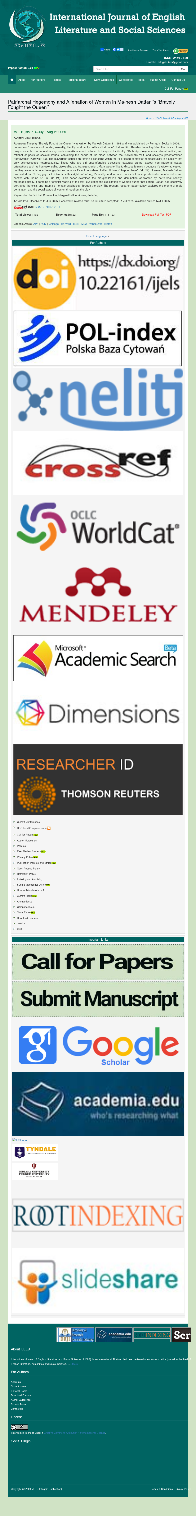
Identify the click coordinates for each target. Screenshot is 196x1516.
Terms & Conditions (162, 1489)
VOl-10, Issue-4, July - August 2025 (171, 118)
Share (107, 49)
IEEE (76, 224)
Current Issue (24, 895)
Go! (183, 69)
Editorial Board (77, 80)
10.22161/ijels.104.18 (47, 207)
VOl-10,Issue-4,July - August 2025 (40, 131)
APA (35, 224)
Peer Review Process (29, 851)
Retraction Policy (26, 874)
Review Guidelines (102, 80)
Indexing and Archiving (29, 879)
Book (141, 80)
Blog (19, 928)
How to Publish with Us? (30, 890)
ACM (44, 224)
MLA (84, 224)
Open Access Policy (28, 868)
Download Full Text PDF (156, 214)
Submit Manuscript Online (31, 884)
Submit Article (158, 80)
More (75, 1364)
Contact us (17, 1408)
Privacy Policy (25, 857)
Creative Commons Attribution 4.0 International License (74, 1432)
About (21, 80)
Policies (21, 846)
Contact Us (178, 80)
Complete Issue (25, 907)
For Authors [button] (38, 80)
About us (16, 1382)
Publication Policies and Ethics (34, 862)
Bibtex (108, 224)
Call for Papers (25, 834)
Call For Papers (174, 88)
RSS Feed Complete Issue (32, 828)
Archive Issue (24, 901)
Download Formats (27, 918)
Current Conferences (28, 822)
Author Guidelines (27, 840)
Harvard (66, 224)
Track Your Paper (161, 50)
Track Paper (23, 912)
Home (149, 118)
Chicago (54, 224)
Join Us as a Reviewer (138, 50)
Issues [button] (57, 80)
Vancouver (95, 224)
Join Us (21, 923)
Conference (126, 80)
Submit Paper (18, 1404)
